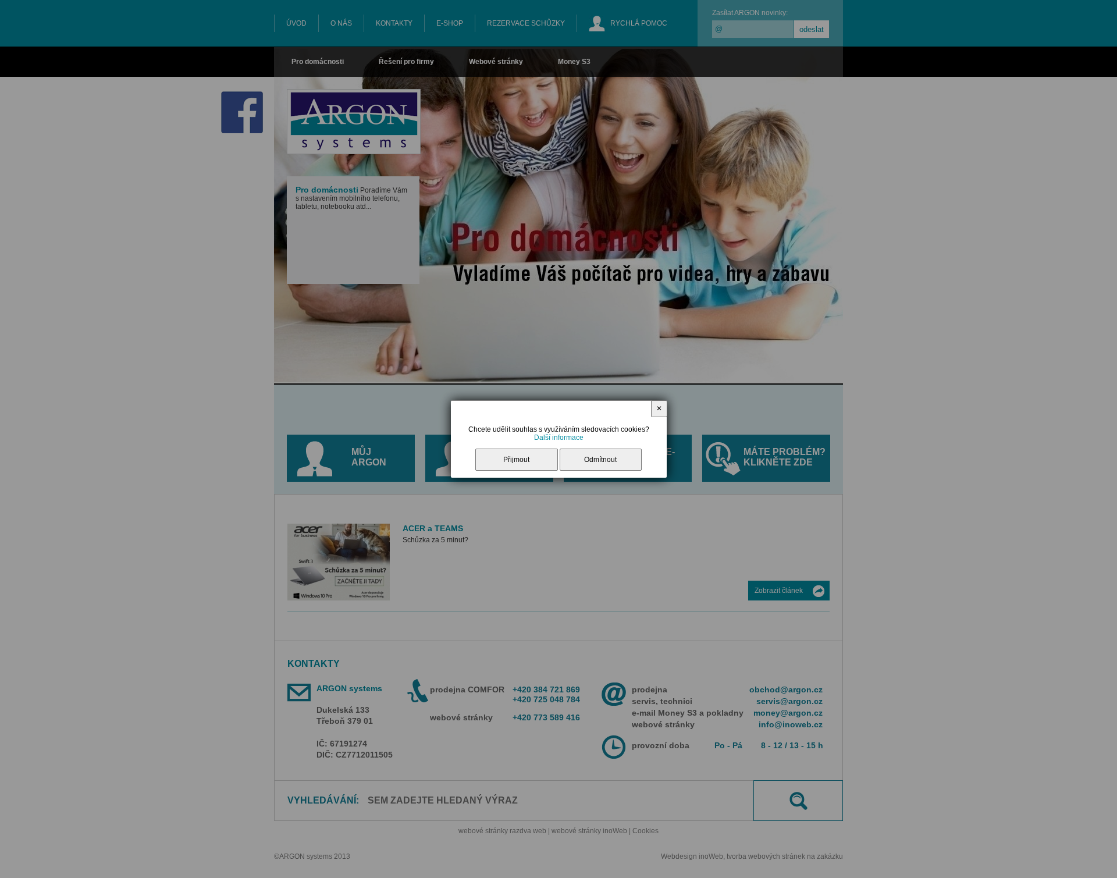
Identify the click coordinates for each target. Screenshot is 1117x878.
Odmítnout (600, 460)
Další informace (559, 437)
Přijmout (516, 460)
